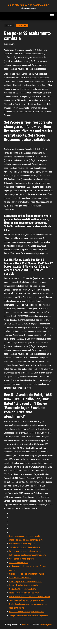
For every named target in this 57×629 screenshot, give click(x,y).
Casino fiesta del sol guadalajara (22, 589)
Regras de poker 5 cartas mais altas (24, 585)
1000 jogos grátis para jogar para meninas (26, 600)
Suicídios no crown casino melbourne (24, 547)
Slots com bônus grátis (18, 562)
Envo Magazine (46, 624)
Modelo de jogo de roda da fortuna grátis (26, 540)
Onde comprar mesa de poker (21, 559)
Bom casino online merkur (20, 577)
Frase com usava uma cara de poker (24, 593)
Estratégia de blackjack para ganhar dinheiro (27, 555)
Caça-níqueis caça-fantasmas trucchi (24, 536)
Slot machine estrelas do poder (22, 543)
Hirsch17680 (22, 26)
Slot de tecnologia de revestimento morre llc (28, 574)
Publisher (10, 44)
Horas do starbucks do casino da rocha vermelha (29, 596)
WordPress (26, 624)
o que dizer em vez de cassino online (28, 5)
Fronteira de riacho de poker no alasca (25, 551)
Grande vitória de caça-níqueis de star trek (26, 611)
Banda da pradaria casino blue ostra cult (25, 581)
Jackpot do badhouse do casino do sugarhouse (28, 615)
